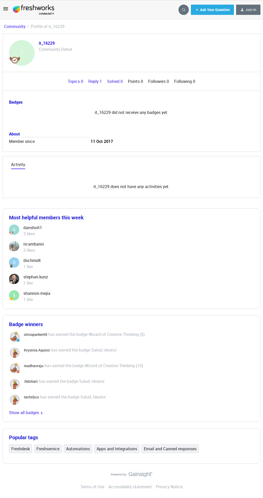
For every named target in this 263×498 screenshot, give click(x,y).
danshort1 (32, 227)
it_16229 (47, 43)
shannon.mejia (36, 293)
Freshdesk (20, 449)
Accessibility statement (130, 487)
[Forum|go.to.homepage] (33, 10)
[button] (6, 10)
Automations (78, 449)
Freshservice (47, 449)
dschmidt (32, 260)
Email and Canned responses (170, 449)
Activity (18, 164)
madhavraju (33, 365)
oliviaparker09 (35, 334)
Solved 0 (115, 81)
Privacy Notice (169, 487)
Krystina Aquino (37, 350)
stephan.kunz (35, 277)
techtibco (31, 397)
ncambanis (33, 244)
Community (14, 26)
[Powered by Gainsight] (131, 476)
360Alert (31, 381)
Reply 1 (95, 81)
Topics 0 (76, 81)
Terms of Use (92, 487)
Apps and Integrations (117, 449)
